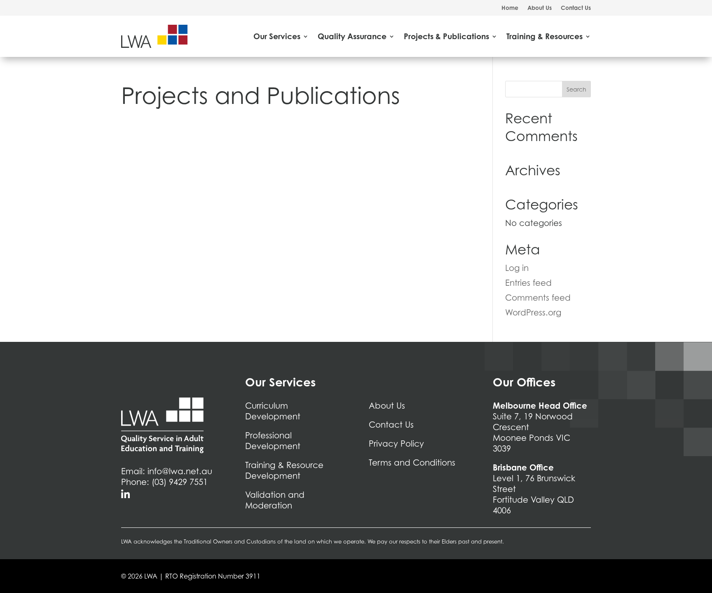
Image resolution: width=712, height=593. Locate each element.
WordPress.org (533, 313)
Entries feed (528, 283)
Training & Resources (544, 36)
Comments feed (538, 298)
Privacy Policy (396, 444)
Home (509, 8)
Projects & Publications (446, 36)
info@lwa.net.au (180, 471)
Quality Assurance (352, 36)
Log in (517, 268)
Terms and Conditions (412, 463)
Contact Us (576, 8)
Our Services (276, 36)
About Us (539, 8)
